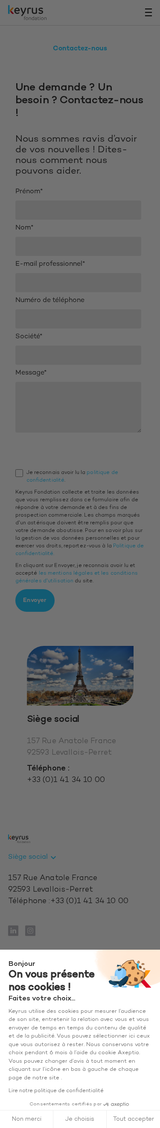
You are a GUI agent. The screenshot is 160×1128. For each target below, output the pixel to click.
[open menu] (148, 12)
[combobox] (33, 857)
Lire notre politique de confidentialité (56, 1091)
